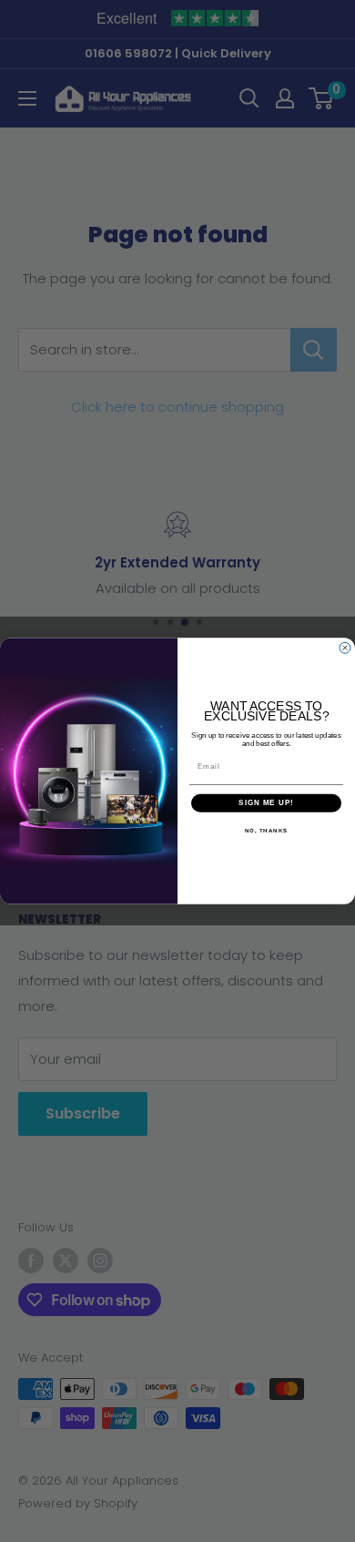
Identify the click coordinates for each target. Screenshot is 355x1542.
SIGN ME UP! (266, 803)
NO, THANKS (267, 830)
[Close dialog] (345, 647)
